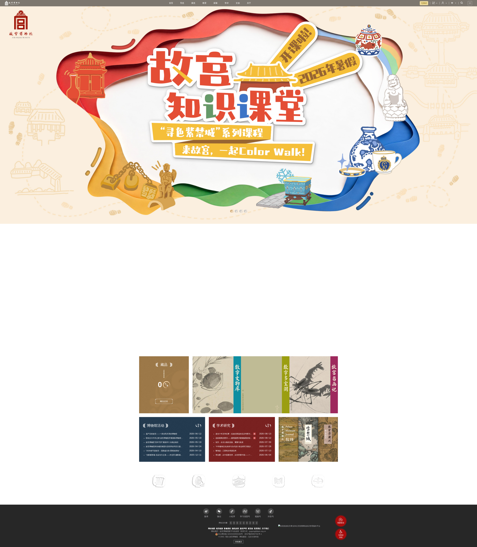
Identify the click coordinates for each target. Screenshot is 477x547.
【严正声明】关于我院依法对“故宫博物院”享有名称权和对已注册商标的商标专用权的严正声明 (173, 252)
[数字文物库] (217, 384)
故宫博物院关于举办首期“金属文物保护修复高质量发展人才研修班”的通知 (167, 280)
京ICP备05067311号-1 (253, 534)
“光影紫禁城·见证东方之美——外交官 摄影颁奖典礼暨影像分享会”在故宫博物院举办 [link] (166, 455)
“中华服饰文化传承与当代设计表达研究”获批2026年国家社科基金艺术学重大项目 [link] (236, 446)
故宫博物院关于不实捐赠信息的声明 (159, 271)
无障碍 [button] (424, 3)
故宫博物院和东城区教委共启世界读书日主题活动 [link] (165, 446)
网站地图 (211, 528)
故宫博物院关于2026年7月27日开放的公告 (281, 343)
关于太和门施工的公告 (273, 338)
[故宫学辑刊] (328, 439)
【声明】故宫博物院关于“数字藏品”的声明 (164, 248)
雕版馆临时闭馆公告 (273, 334)
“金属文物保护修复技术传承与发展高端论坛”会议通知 (167, 275)
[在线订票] (278, 288)
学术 (227, 3)
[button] (341, 534)
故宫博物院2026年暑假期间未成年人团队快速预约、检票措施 (289, 347)
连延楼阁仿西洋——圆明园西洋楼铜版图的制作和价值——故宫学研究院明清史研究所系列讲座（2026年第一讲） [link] (236, 438)
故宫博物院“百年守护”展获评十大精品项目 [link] (162, 442)
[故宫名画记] (313, 384)
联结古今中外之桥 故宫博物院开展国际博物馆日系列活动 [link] (166, 438)
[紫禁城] (308, 439)
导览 (182, 3)
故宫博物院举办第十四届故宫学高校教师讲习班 (163, 293)
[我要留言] (341, 521)
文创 (238, 3)
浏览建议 (238, 542)
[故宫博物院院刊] (288, 439)
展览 (193, 3)
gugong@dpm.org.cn (257, 531)
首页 (171, 3)
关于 (249, 3)
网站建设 (242, 537)
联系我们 (257, 528)
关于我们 (265, 528)
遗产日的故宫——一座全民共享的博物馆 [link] (161, 434)
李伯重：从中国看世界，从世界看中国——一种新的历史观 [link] (236, 455)
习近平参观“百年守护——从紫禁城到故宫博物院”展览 (166, 266)
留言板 (250, 528)
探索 (216, 3)
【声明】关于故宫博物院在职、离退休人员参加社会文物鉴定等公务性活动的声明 (173, 256)
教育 (204, 3)
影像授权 (227, 528)
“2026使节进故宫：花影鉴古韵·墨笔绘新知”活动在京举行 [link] (166, 451)
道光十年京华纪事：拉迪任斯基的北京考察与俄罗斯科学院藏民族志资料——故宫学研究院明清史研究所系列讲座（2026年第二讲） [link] (236, 434)
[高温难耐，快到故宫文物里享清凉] (230, 267)
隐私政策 (235, 528)
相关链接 (219, 528)
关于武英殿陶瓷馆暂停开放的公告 (278, 352)
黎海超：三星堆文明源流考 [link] (226, 451)
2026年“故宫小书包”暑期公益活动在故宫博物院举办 (166, 289)
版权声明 (243, 528)
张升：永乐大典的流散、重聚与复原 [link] (229, 442)
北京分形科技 (253, 537)
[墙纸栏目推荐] (238, 112)
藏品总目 (164, 401)
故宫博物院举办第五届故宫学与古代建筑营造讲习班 (166, 284)
